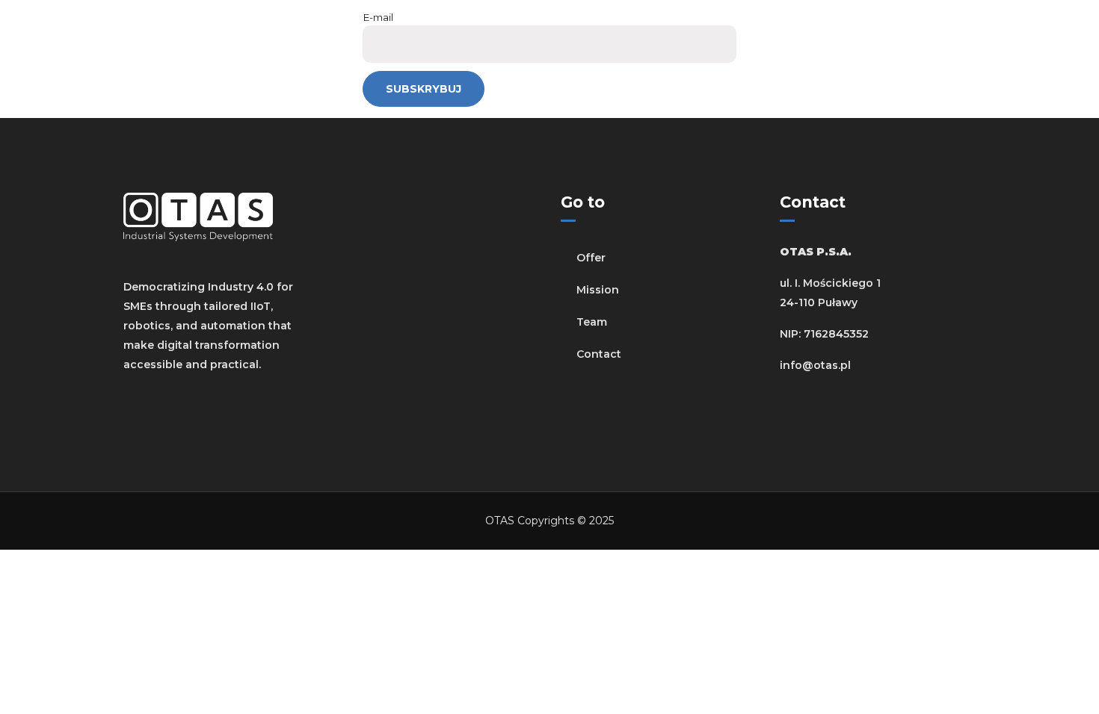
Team (591, 322)
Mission (597, 290)
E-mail (378, 17)
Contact (598, 354)
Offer (591, 257)
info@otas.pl (815, 365)
